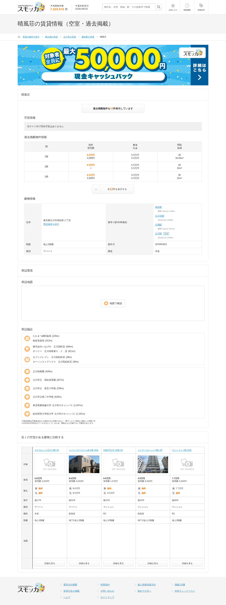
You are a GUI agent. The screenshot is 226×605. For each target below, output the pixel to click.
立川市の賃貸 (69, 37)
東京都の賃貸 (51, 37)
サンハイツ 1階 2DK (182, 450)
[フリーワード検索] (158, 7)
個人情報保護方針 (147, 584)
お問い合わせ (107, 591)
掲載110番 (180, 584)
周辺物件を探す (51, 224)
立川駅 (158, 233)
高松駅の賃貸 (88, 37)
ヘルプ (66, 597)
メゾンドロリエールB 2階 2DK (83, 450)
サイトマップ (107, 597)
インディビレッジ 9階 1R (150, 450)
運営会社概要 (70, 584)
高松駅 (158, 207)
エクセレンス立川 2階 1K (47, 450)
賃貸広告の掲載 (71, 591)
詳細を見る (49, 563)
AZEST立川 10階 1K (113, 450)
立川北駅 (159, 216)
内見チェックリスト (185, 591)
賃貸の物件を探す (31, 37)
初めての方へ (144, 591)
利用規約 (105, 584)
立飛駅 (158, 224)
